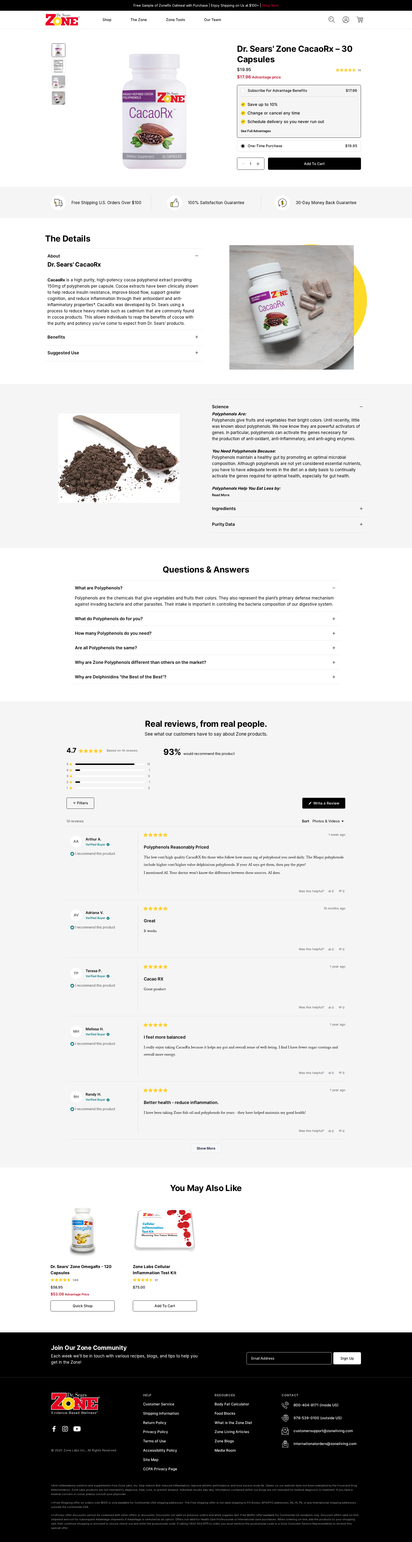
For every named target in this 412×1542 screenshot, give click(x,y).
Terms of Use (154, 1441)
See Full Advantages (256, 131)
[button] (107, 20)
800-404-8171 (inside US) (316, 1405)
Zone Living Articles (232, 1431)
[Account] (346, 19)
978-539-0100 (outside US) (318, 1418)
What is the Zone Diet (233, 1422)
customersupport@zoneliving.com (323, 1431)
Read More (220, 495)
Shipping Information (161, 1413)
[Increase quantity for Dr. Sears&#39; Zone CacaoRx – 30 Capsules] (259, 164)
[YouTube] (77, 1429)
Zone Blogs (224, 1441)
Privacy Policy (155, 1431)
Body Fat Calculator (232, 1404)
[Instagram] (65, 1429)
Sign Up (347, 1358)
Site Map (150, 1459)
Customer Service (158, 1404)
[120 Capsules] (83, 1230)
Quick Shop (83, 1306)
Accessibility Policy (160, 1450)
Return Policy (154, 1422)
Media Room (225, 1450)
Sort (306, 821)
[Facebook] (54, 1429)
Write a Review (328, 805)
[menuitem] (107, 20)
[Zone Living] (62, 20)
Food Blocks (225, 1413)
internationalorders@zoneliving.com (325, 1443)
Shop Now (270, 5)
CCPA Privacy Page (160, 1469)
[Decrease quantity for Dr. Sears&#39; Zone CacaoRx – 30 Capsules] (241, 164)
